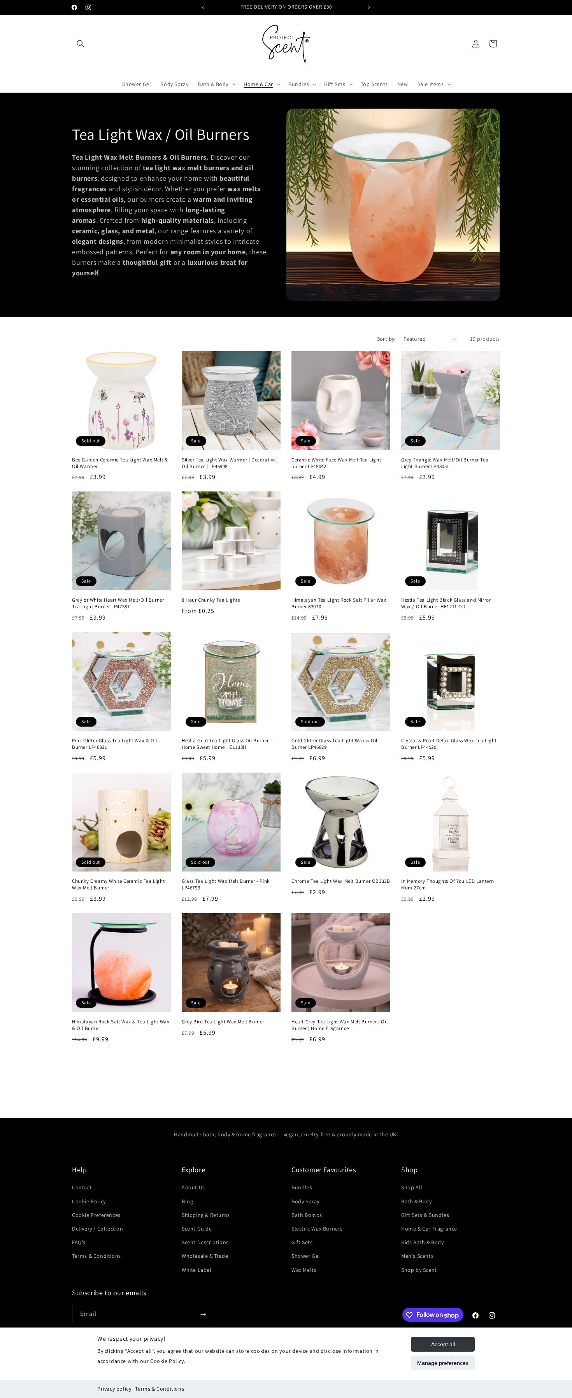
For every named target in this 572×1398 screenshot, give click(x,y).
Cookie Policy (89, 1200)
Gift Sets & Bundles (425, 1214)
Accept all (443, 1344)
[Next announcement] (368, 7)
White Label (197, 1269)
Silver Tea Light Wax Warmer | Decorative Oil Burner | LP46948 (229, 463)
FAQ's (79, 1242)
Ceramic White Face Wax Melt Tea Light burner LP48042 (336, 463)
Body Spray (305, 1200)
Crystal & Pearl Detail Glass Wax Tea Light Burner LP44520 (449, 744)
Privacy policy (114, 1388)
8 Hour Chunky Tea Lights (211, 600)
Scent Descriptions (205, 1242)
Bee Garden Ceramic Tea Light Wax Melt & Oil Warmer (120, 463)
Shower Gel (305, 1255)
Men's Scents (417, 1255)
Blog (187, 1200)
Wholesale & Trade (205, 1255)
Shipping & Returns (206, 1214)
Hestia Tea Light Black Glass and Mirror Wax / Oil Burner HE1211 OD (446, 603)
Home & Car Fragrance (429, 1228)
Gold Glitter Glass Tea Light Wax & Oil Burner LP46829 (334, 744)
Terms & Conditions (159, 1388)
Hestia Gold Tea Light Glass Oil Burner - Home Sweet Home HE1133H (227, 744)
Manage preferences (442, 1363)
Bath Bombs (306, 1214)
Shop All (412, 1187)
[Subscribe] (203, 1314)
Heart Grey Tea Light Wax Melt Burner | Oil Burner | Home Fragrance (339, 1025)
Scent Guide (197, 1228)
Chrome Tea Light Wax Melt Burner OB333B (340, 881)
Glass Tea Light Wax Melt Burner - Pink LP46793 (226, 884)
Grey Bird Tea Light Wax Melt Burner (223, 1022)
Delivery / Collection (97, 1228)
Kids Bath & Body (422, 1242)
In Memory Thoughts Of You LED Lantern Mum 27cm (447, 884)
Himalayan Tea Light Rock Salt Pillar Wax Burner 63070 (338, 603)
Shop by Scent (419, 1269)
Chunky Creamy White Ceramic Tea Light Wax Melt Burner (118, 884)
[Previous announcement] (203, 7)
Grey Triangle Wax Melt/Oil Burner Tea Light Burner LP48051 (444, 463)
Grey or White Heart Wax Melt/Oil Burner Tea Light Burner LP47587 (118, 603)
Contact (82, 1187)
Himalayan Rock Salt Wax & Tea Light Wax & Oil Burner (120, 1025)
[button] (80, 43)
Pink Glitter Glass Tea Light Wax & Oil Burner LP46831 (114, 744)
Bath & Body (416, 1200)
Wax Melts (303, 1269)
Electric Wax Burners (317, 1228)
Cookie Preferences (96, 1214)
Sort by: (386, 338)
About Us (193, 1187)
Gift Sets (301, 1242)
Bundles (301, 1187)
